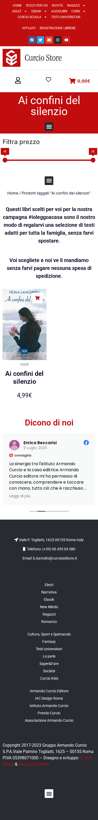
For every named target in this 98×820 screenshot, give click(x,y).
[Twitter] (40, 40)
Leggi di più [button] (19, 496)
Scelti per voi (37, 5)
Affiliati (29, 28)
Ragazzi (73, 5)
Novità (57, 5)
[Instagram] (57, 40)
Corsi (75, 11)
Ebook (36, 11)
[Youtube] (66, 40)
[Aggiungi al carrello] (37, 298)
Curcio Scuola (29, 17)
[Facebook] (32, 40)
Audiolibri (59, 11)
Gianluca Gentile (34, 764)
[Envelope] (49, 40)
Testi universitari (65, 17)
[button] (18, 80)
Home (17, 5)
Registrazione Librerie (58, 28)
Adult (16, 11)
